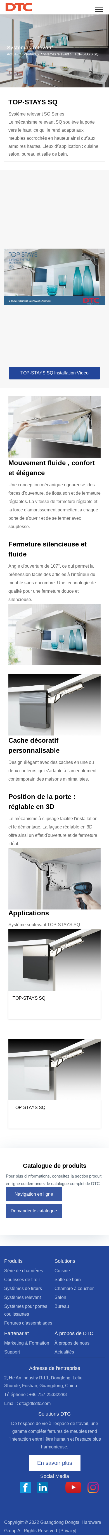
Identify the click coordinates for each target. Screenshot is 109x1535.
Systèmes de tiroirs (23, 1288)
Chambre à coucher (74, 1288)
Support (12, 1352)
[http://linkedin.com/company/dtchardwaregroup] (42, 1487)
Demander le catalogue (34, 1210)
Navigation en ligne (34, 1194)
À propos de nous (71, 1343)
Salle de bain (67, 1279)
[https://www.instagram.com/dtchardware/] (93, 1487)
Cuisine (62, 1270)
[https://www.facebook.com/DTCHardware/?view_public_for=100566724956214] (25, 1487)
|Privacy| (67, 1530)
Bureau (61, 1306)
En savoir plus (54, 1463)
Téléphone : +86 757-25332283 (35, 1394)
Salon (60, 1297)
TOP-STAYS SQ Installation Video (54, 373)
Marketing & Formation (26, 1343)
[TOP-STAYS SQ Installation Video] (54, 277)
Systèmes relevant (55, 54)
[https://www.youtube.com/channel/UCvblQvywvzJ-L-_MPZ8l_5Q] (73, 1487)
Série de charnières (23, 1270)
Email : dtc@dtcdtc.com (27, 1403)
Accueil (13, 54)
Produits (30, 54)
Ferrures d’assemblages (28, 1323)
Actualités (64, 1352)
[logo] (19, 7)
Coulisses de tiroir (22, 1279)
